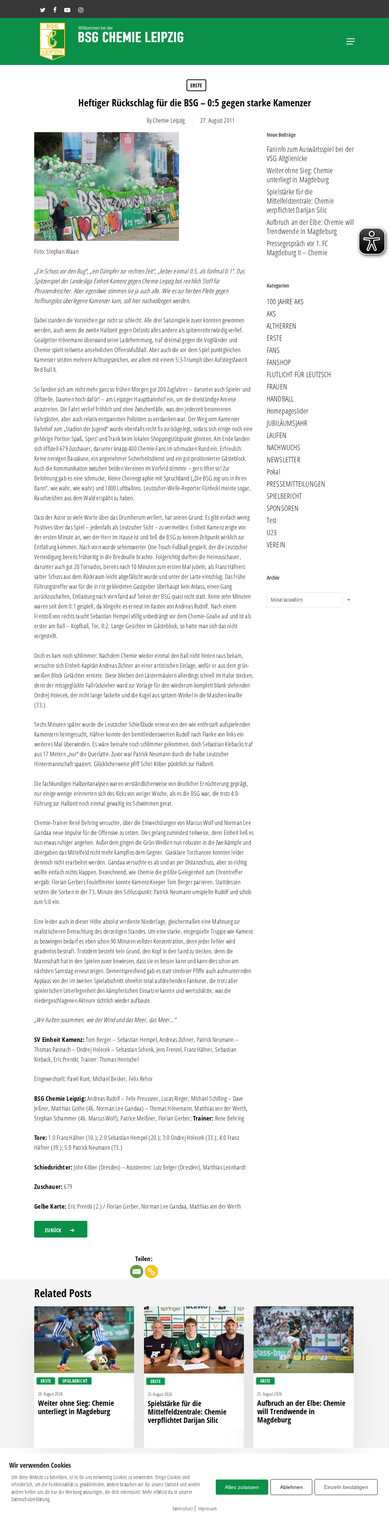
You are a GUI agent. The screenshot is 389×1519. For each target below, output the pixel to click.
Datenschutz (182, 1508)
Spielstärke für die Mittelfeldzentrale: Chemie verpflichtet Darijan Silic (300, 201)
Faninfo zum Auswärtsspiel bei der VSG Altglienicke (310, 154)
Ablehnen (291, 1487)
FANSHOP (279, 362)
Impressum (207, 1508)
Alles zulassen (242, 1487)
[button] (350, 41)
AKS (271, 313)
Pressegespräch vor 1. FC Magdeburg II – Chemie (297, 248)
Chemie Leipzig (169, 120)
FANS (273, 350)
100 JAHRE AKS (285, 301)
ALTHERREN (282, 325)
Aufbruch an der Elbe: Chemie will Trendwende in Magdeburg (310, 227)
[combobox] (305, 599)
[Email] (136, 1271)
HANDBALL (280, 398)
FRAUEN (277, 386)
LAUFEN (276, 435)
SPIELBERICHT (284, 496)
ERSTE (196, 85)
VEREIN (276, 544)
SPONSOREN (283, 508)
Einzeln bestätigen (346, 1487)
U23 (272, 532)
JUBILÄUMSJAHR (287, 423)
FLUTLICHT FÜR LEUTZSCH (299, 374)
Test (272, 520)
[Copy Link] (151, 1271)
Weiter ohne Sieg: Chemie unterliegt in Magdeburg (300, 175)
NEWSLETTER (283, 459)
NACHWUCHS (283, 447)
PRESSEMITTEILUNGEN (296, 483)
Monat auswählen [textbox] (287, 599)
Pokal (273, 471)
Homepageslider (287, 411)
